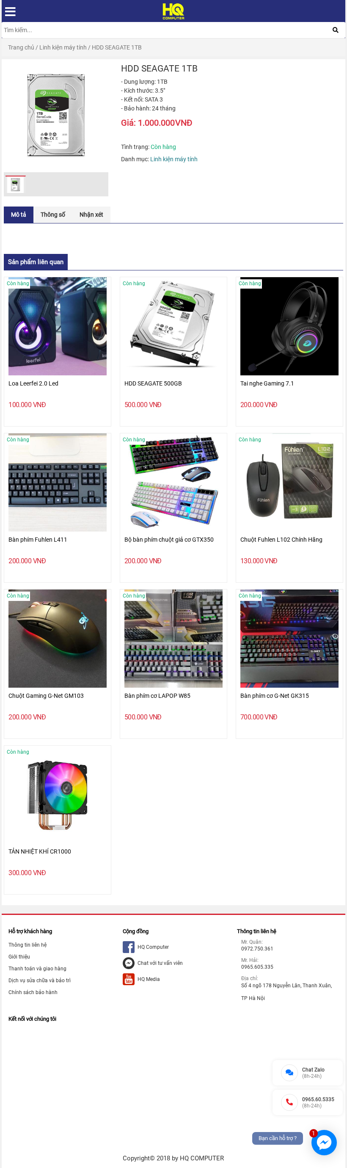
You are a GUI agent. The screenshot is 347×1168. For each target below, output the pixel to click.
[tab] (18, 215)
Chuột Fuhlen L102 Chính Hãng (281, 539)
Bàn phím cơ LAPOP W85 (157, 695)
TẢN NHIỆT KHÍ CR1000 (39, 851)
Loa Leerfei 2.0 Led (33, 383)
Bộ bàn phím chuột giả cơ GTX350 (169, 539)
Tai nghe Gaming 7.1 (267, 383)
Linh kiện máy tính (63, 47)
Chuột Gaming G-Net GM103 (46, 695)
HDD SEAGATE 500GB (153, 383)
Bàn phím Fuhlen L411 (37, 539)
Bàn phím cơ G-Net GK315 (274, 695)
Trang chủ (21, 47)
